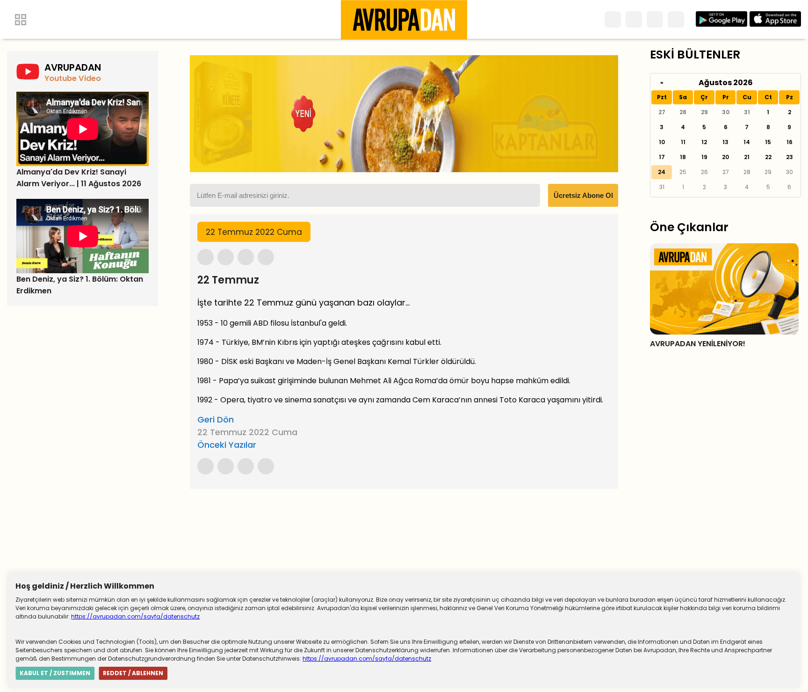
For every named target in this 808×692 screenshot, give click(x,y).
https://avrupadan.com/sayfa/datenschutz (135, 616)
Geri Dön (215, 419)
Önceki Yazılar (226, 445)
